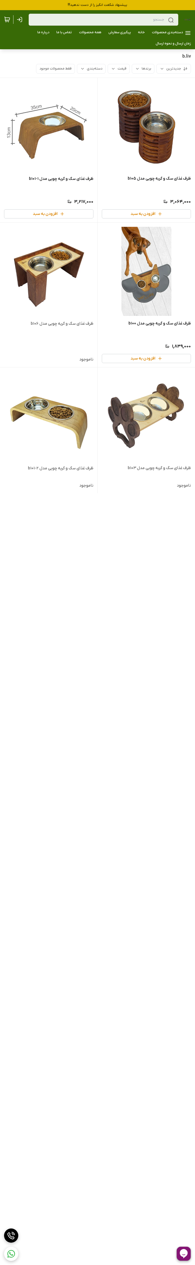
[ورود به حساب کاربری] (21, 19)
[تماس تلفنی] (11, 1235)
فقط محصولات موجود (55, 68)
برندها (146, 68)
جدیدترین (173, 68)
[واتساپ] (11, 1254)
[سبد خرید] (7, 19)
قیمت (122, 68)
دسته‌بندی (94, 68)
